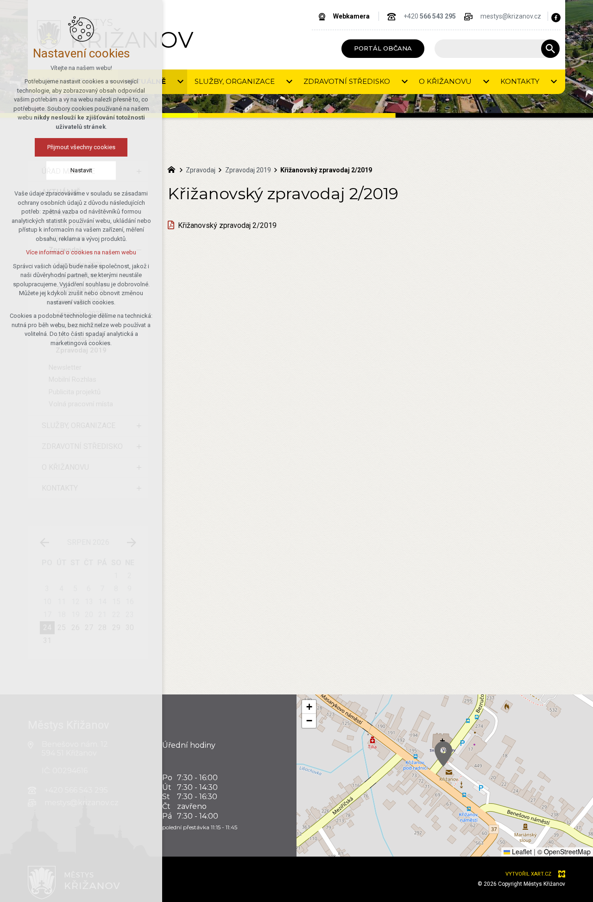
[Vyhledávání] (492, 48)
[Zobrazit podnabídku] (180, 81)
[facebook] (556, 18)
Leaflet (521, 851)
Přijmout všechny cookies (81, 147)
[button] (443, 754)
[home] (174, 168)
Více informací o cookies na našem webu (81, 252)
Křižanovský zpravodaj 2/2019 (227, 225)
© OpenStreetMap (564, 851)
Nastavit (81, 170)
